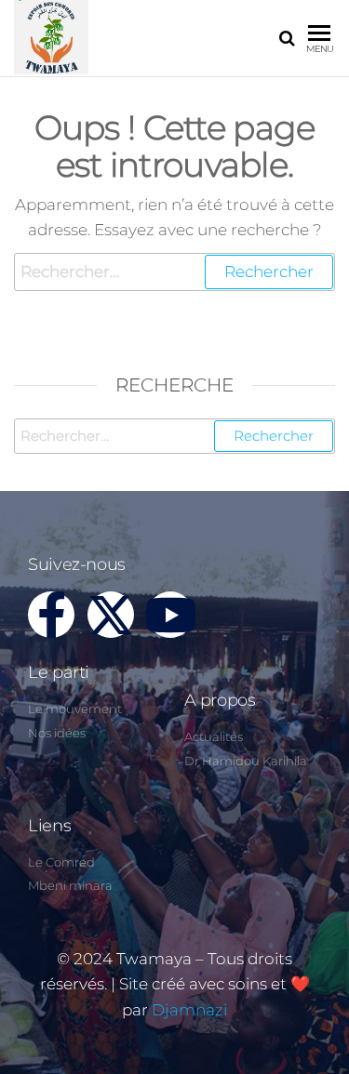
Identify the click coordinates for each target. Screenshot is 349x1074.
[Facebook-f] (51, 614)
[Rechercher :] (174, 272)
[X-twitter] (110, 614)
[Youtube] (170, 614)
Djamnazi (189, 1010)
